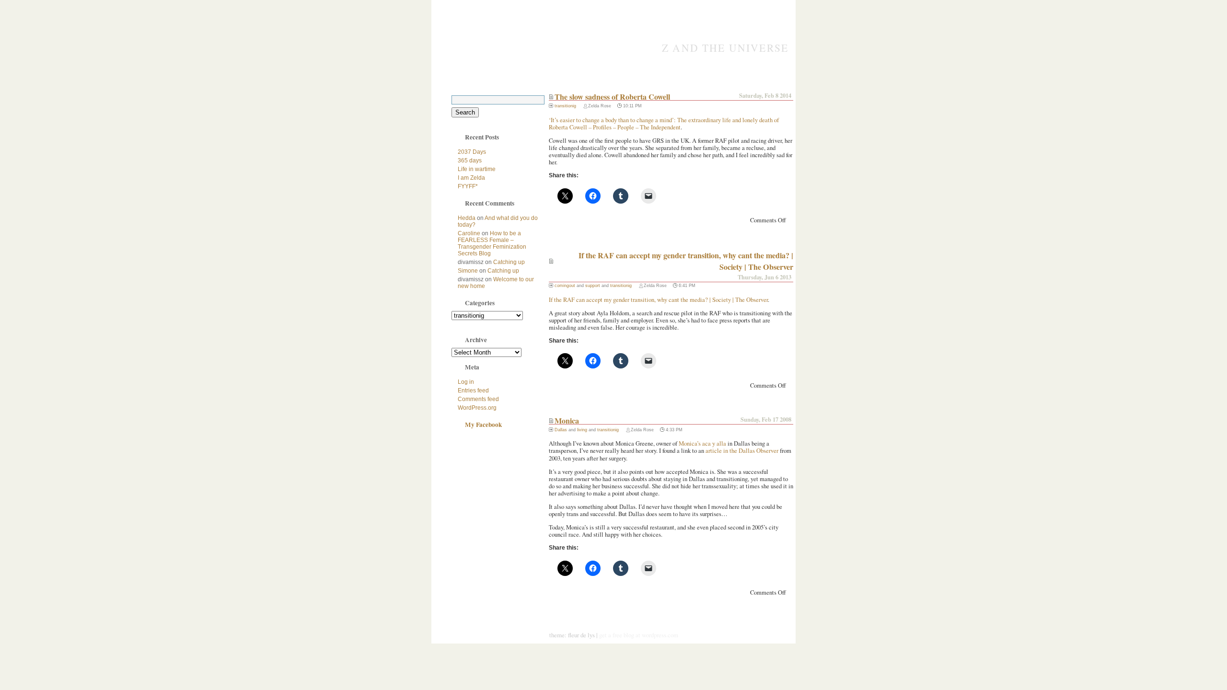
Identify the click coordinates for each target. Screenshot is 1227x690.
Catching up (509, 262)
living (582, 429)
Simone (468, 270)
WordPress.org (477, 407)
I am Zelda (471, 177)
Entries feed (473, 390)
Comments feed (478, 399)
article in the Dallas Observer (742, 451)
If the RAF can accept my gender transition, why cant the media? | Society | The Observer (658, 300)
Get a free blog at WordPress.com (638, 635)
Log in (466, 382)
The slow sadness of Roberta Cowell (612, 97)
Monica (567, 420)
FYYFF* (468, 186)
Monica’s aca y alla (702, 443)
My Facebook (483, 424)
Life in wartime (477, 169)
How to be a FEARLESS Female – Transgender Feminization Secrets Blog (492, 243)
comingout (565, 285)
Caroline (469, 233)
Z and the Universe (725, 48)
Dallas (561, 429)
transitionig (565, 106)
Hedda (466, 218)
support (592, 285)
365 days (470, 160)
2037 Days (472, 152)
